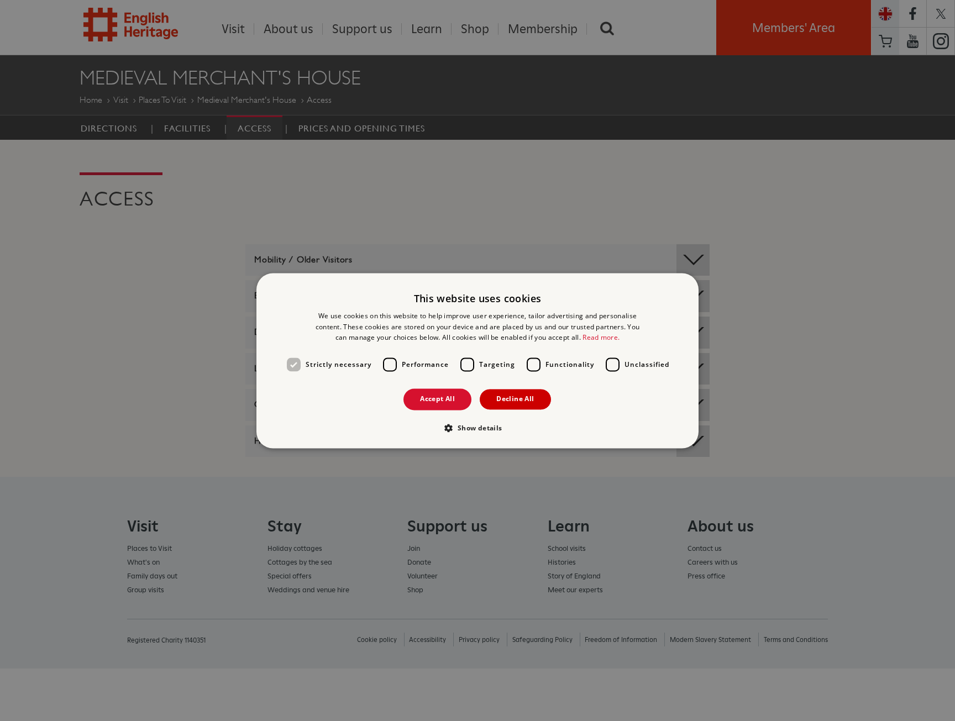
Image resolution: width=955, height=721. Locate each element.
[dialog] (477, 360)
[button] (477, 427)
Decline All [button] (515, 399)
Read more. (601, 338)
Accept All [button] (437, 399)
